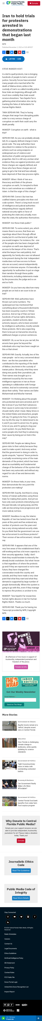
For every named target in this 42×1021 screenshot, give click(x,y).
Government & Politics (27, 761)
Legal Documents (10, 948)
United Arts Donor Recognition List (16, 987)
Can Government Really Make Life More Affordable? (27, 786)
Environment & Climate (27, 722)
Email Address (10, 697)
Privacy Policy (9, 968)
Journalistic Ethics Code (21, 863)
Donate (35, 3)
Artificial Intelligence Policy (13, 958)
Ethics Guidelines (10, 953)
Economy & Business (26, 780)
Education (22, 739)
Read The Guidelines (21, 870)
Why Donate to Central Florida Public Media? (21, 822)
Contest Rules (9, 972)
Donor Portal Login (10, 982)
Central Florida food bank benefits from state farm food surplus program (28, 803)
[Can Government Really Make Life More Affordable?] (9, 784)
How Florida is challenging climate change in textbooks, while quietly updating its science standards (28, 747)
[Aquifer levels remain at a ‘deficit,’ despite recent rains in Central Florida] (9, 726)
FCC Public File (9, 977)
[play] (3, 1018)
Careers (7, 939)
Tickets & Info (21, 667)
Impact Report (9, 992)
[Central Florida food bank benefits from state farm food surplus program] (9, 801)
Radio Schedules (10, 934)
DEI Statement (9, 963)
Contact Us (8, 944)
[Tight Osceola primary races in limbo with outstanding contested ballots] (9, 765)
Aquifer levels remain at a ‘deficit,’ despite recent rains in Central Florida (28, 727)
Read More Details (21, 898)
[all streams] (39, 1018)
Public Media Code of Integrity (21, 890)
